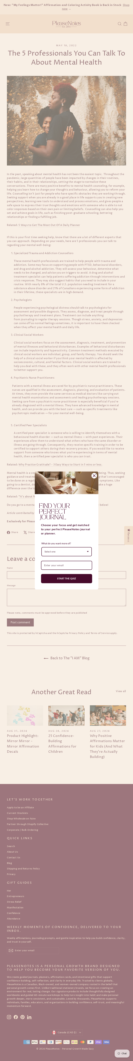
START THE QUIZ (66, 578)
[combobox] (66, 551)
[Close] (94, 476)
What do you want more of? (56, 543)
